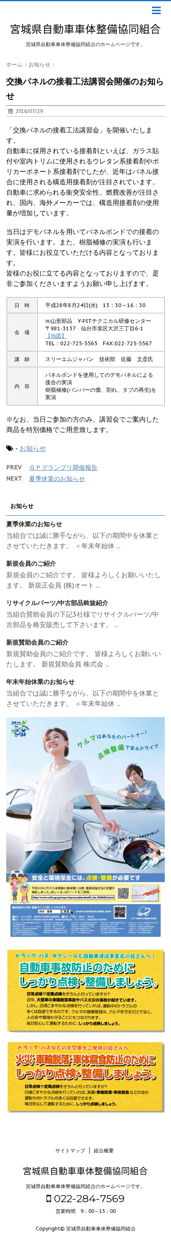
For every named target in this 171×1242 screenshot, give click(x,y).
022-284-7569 (88, 1198)
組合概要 (104, 1150)
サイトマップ (70, 1150)
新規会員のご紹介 (31, 563)
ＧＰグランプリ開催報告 (63, 467)
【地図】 (56, 335)
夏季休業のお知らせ (57, 479)
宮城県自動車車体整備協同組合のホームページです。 (85, 1186)
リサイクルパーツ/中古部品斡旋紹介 (57, 603)
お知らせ (33, 448)
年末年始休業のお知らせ (40, 682)
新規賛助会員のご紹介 (37, 642)
